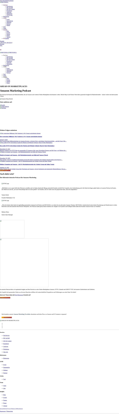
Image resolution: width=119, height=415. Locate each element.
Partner (8, 34)
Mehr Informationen (5, 297)
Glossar (8, 37)
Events (8, 32)
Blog (7, 31)
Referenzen (6, 16)
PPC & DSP (9, 7)
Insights (5, 29)
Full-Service (9, 6)
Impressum (3, 411)
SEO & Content (10, 9)
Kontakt (2, 41)
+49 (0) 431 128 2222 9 (6, 42)
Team (4, 28)
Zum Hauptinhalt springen (6, 0)
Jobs (1, 45)
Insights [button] (5, 77)
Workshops (9, 13)
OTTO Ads (9, 15)
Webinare (8, 22)
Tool (4, 26)
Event (7, 19)
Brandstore (9, 10)
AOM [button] (4, 67)
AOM (4, 18)
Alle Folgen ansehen (5, 170)
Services (5, 5)
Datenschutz (9, 411)
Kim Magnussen (19, 295)
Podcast (8, 24)
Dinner (8, 25)
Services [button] (5, 55)
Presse (8, 35)
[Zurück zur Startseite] (4, 2)
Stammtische (9, 21)
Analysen (8, 12)
